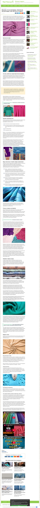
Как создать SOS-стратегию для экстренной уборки (32, 55)
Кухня (8, 5)
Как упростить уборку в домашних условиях (32, 65)
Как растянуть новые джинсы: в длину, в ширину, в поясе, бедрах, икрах (7, 491)
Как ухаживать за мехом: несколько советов (18, 468)
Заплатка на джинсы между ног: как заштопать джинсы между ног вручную (19, 479)
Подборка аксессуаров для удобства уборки (34, 27)
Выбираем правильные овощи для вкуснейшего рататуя (33, 40)
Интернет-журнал (19, 1)
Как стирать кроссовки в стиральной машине (6, 468)
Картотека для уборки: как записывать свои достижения (34, 44)
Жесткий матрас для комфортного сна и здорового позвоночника (34, 36)
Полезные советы (32, 13)
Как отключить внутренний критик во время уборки (34, 47)
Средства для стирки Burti (6, 479)
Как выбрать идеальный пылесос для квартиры (32, 69)
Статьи (27, 5)
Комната (4, 5)
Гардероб (15, 5)
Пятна (19, 5)
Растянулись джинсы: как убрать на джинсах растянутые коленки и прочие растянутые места (19, 492)
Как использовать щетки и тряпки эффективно (34, 23)
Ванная (12, 5)
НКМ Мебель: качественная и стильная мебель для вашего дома (34, 16)
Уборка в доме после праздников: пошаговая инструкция (33, 32)
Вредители (23, 5)
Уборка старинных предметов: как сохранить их (34, 12)
